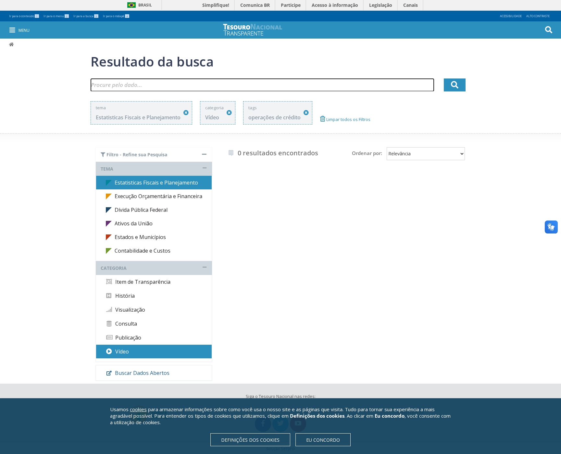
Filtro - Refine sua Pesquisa (136, 154)
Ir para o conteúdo (23, 16)
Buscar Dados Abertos (141, 372)
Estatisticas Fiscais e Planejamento (156, 182)
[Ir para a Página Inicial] (257, 30)
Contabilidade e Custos (142, 250)
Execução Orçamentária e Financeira (158, 196)
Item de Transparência (142, 281)
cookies (138, 409)
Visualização (129, 309)
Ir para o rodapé (115, 16)
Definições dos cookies (250, 440)
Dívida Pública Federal (141, 209)
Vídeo (121, 351)
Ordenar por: (367, 153)
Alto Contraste (538, 16)
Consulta (125, 323)
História (124, 295)
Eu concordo (323, 440)
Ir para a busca (85, 16)
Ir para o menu (56, 16)
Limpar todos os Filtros (347, 119)
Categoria (114, 268)
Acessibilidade (511, 16)
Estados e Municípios (140, 237)
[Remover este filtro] (186, 113)
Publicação (127, 337)
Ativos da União (134, 223)
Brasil (138, 5)
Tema (107, 169)
